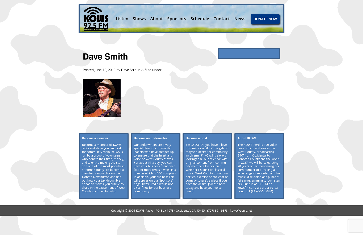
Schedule (200, 18)
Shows (139, 18)
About (156, 18)
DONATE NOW (265, 19)
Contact (221, 18)
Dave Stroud (131, 70)
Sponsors (176, 18)
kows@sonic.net (241, 210)
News (239, 18)
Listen (122, 18)
